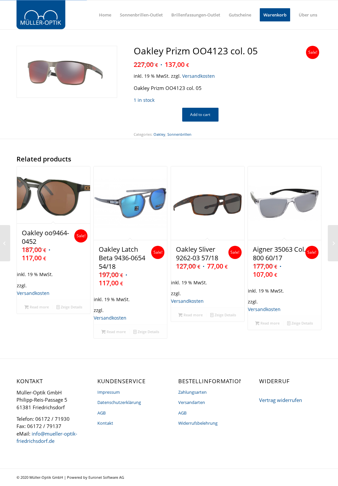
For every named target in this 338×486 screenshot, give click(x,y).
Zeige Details (71, 306)
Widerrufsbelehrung (198, 423)
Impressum (108, 392)
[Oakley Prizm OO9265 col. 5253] (5, 243)
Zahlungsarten (192, 392)
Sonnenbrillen (179, 134)
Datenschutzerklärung (119, 402)
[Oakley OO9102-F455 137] (333, 243)
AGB (101, 413)
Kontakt (105, 423)
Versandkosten (198, 76)
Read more (39, 306)
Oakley (159, 134)
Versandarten (191, 402)
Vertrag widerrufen (280, 400)
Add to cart (200, 114)
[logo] (41, 14)
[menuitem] (105, 14)
